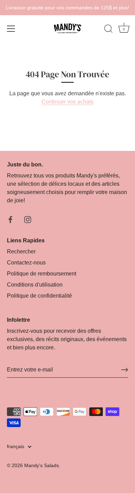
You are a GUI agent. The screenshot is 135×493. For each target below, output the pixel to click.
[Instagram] (27, 219)
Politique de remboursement (41, 274)
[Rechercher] (108, 29)
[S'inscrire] (124, 369)
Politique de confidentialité (39, 296)
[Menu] (11, 28)
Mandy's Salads (41, 465)
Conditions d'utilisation (35, 285)
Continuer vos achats (67, 102)
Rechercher (21, 251)
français (15, 446)
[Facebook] (10, 219)
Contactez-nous (26, 262)
